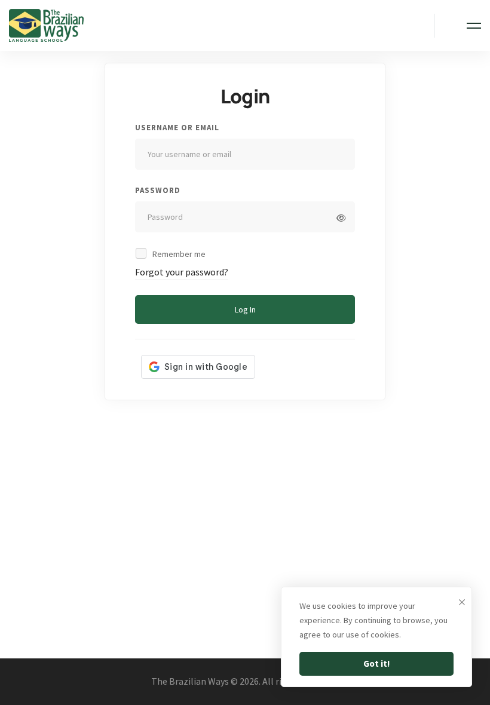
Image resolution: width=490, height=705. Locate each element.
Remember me (178, 254)
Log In (245, 309)
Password (157, 190)
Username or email (177, 127)
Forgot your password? (181, 272)
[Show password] (341, 218)
